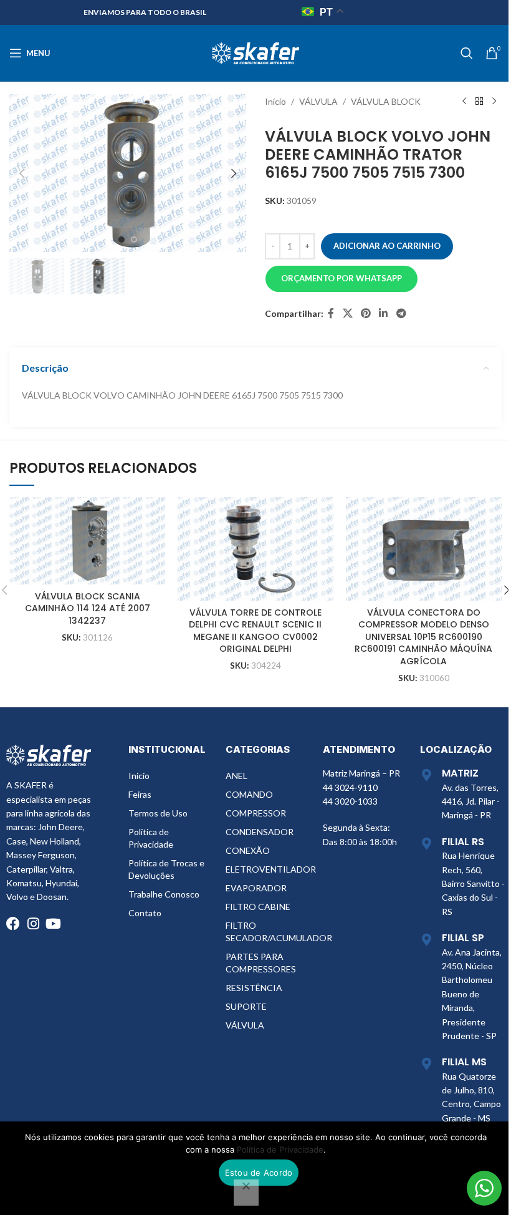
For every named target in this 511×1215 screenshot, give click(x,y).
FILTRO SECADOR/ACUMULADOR (268, 931)
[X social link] (347, 313)
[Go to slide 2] (134, 239)
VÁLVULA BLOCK (386, 101)
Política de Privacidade (150, 838)
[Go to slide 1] (121, 239)
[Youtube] (53, 924)
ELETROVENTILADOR (268, 869)
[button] (21, 173)
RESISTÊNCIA (254, 987)
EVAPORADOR (256, 888)
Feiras (139, 794)
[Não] (246, 1192)
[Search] (466, 53)
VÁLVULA (318, 101)
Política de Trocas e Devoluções (166, 869)
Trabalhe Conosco (163, 894)
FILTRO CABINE (258, 906)
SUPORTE (246, 1006)
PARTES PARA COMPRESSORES (261, 962)
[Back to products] (479, 101)
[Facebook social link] (330, 313)
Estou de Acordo (259, 1173)
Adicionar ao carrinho (387, 246)
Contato (144, 913)
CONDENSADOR (260, 831)
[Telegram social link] (401, 313)
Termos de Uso (158, 813)
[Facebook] (13, 924)
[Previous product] (464, 101)
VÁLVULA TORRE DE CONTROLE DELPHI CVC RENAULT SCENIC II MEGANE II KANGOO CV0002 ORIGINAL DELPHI (255, 631)
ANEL (236, 775)
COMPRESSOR (256, 813)
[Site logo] (255, 52)
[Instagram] (33, 924)
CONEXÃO (248, 850)
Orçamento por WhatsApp (341, 278)
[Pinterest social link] (365, 313)
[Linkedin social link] (383, 313)
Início (275, 101)
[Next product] (494, 101)
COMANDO (249, 794)
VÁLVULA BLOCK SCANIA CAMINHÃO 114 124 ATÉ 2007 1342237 (87, 608)
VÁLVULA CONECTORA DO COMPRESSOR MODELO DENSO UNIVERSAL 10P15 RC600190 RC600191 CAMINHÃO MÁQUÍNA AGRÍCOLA (423, 636)
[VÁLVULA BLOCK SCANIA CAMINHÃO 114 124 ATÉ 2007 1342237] (87, 541)
